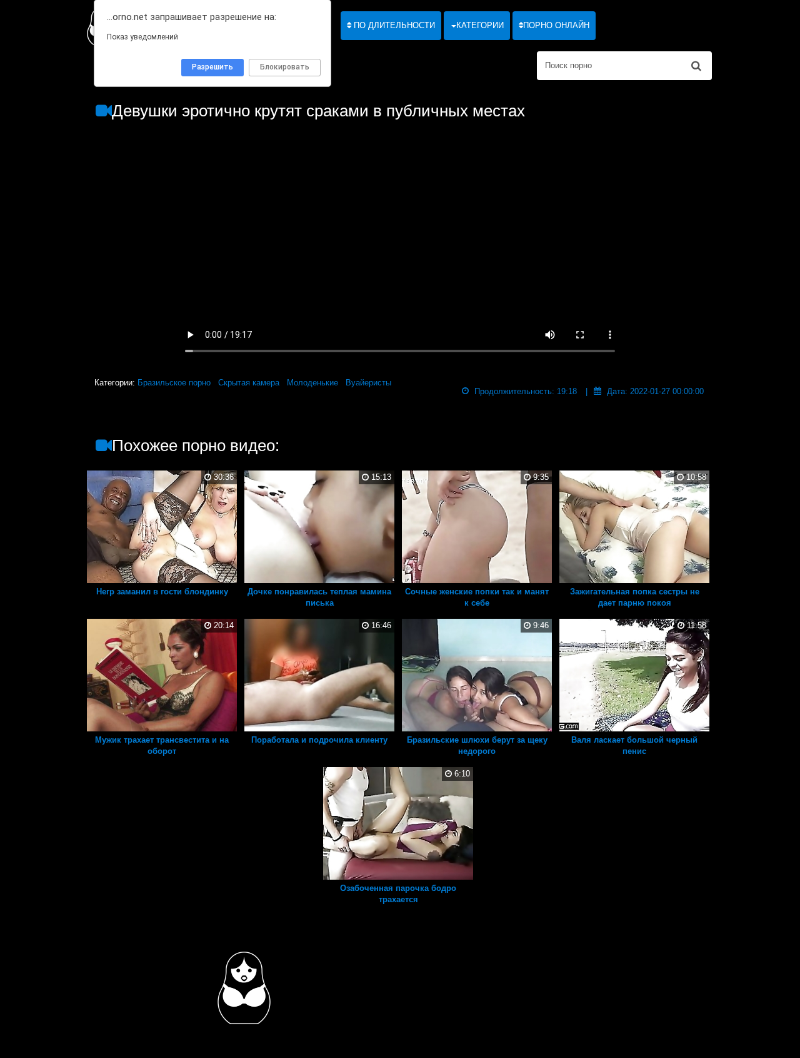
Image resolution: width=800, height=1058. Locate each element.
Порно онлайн (556, 25)
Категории (480, 25)
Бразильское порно (174, 382)
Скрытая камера (248, 382)
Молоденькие (312, 382)
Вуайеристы (368, 382)
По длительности (393, 25)
